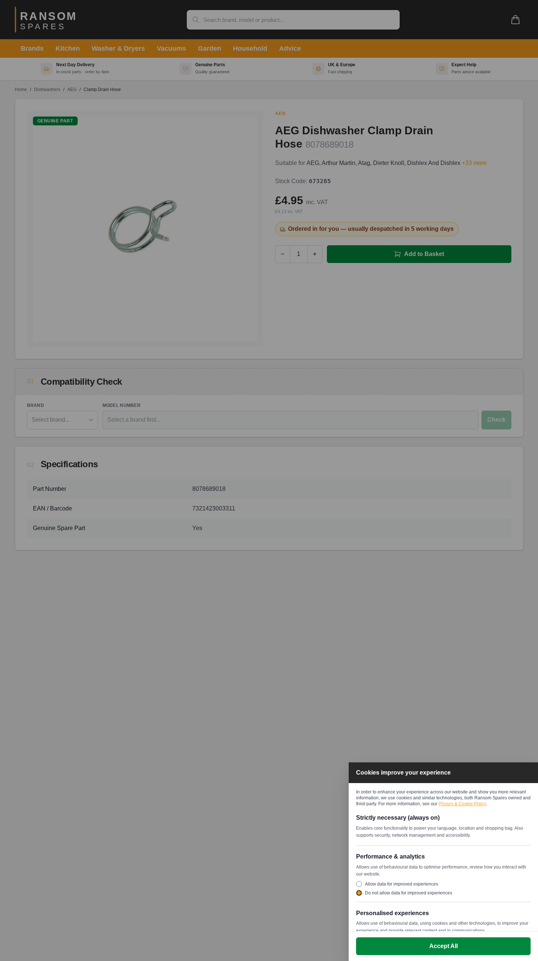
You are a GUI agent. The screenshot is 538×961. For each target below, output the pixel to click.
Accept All (443, 946)
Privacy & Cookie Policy (462, 803)
